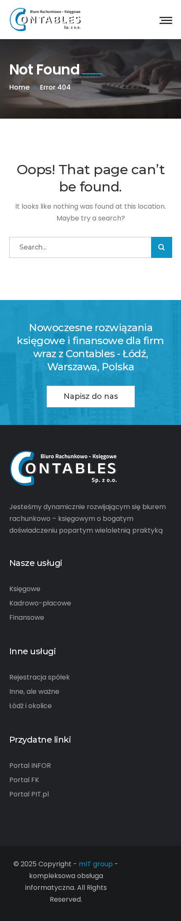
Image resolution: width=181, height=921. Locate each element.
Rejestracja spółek (39, 677)
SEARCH (161, 247)
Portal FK (24, 780)
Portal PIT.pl (29, 794)
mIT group (96, 864)
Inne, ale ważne (34, 691)
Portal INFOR (30, 765)
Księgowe (24, 589)
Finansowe (26, 617)
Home (19, 87)
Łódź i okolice (30, 706)
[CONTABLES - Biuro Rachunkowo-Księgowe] (45, 19)
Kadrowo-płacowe (40, 603)
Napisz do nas (91, 396)
